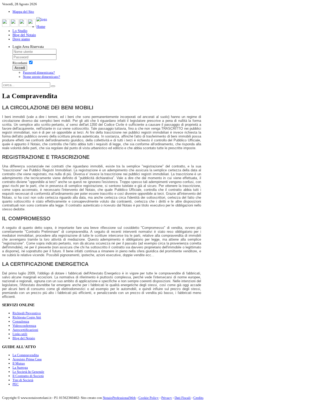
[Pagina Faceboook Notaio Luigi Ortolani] (6, 23)
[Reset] (53, 86)
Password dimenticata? (39, 72)
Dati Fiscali (183, 398)
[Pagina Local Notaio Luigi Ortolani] (32, 23)
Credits (198, 398)
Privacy (166, 398)
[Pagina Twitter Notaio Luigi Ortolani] (14, 23)
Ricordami (19, 63)
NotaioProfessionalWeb (119, 398)
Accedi (20, 68)
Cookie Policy (148, 398)
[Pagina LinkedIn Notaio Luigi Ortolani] (23, 23)
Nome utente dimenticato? (41, 77)
